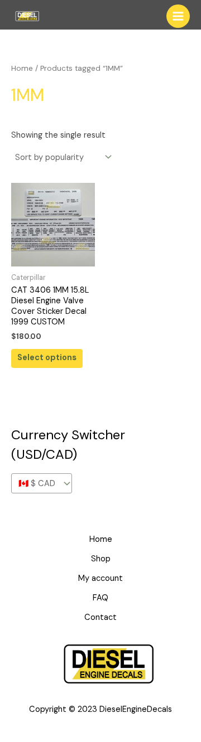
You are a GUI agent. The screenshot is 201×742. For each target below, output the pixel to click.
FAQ (100, 598)
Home (22, 68)
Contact (100, 617)
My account (100, 578)
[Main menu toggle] (178, 16)
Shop (101, 559)
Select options (46, 357)
